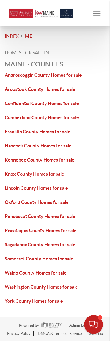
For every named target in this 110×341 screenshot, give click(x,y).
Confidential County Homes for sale (42, 103)
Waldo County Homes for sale (36, 272)
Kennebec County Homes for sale (40, 159)
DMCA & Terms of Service (60, 333)
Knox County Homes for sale (34, 174)
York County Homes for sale (34, 301)
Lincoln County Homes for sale (36, 188)
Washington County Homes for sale (41, 287)
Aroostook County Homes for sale (40, 89)
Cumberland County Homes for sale (42, 117)
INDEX (12, 36)
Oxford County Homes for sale (37, 202)
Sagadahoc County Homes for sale (40, 244)
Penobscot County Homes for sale (40, 216)
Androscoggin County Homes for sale (43, 75)
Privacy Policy (19, 333)
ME (28, 36)
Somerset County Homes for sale (39, 258)
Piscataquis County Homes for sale (41, 230)
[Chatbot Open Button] (93, 324)
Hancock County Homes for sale (38, 145)
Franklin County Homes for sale (37, 131)
